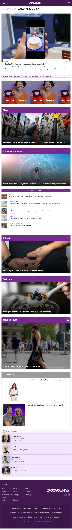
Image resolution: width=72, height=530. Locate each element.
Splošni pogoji (57, 513)
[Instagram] (69, 494)
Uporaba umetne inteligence (49, 517)
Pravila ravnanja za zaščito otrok (24, 517)
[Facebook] (65, 494)
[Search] (69, 3)
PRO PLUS (37, 508)
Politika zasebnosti (42, 513)
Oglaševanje (16, 508)
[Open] (9, 3)
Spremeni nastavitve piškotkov (21, 513)
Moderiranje (47, 508)
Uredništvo (27, 508)
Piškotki (57, 508)
